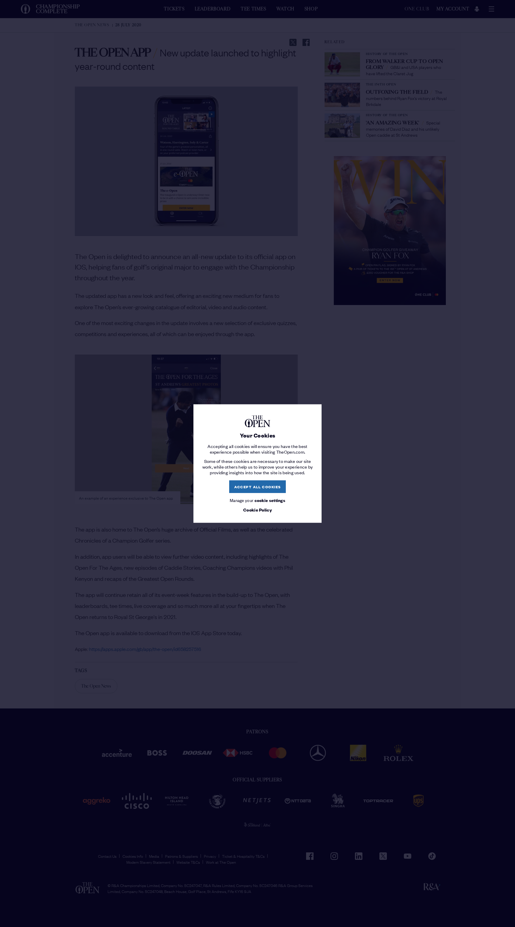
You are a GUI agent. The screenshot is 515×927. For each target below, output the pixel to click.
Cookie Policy (257, 509)
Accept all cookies (257, 486)
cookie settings (270, 500)
